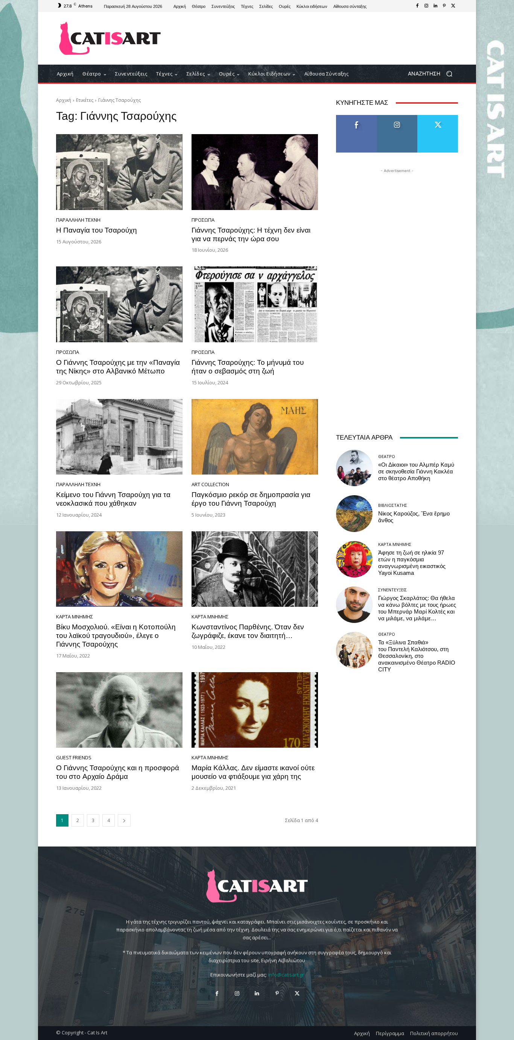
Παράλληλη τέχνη (78, 220)
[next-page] (124, 820)
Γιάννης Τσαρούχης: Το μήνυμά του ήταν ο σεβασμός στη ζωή (248, 366)
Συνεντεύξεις (392, 590)
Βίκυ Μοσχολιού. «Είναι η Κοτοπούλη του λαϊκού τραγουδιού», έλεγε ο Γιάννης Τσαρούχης (116, 635)
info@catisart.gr (286, 974)
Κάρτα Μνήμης (74, 616)
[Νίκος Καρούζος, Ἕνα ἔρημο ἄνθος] (354, 513)
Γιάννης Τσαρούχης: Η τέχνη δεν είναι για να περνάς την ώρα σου (251, 234)
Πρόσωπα (203, 220)
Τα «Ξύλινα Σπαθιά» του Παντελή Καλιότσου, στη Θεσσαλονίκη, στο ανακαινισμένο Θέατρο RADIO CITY (416, 656)
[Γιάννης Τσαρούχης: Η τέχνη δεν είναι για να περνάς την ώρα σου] (255, 172)
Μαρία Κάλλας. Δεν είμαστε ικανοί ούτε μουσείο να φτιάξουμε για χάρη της (253, 772)
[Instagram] (426, 6)
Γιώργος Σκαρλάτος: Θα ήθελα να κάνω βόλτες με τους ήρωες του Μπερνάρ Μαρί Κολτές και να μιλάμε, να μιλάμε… (417, 608)
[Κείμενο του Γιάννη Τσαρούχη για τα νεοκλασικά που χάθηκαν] (119, 437)
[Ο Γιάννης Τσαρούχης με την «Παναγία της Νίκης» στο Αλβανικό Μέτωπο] (119, 304)
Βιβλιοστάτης (392, 505)
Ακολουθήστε (397, 118)
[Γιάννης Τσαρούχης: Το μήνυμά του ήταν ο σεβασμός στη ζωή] (255, 304)
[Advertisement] (319, 38)
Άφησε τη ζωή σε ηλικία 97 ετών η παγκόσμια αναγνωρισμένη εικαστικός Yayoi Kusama (412, 562)
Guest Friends (73, 757)
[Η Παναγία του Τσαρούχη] (119, 172)
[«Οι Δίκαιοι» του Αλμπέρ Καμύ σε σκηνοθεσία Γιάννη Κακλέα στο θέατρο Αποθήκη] (354, 468)
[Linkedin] (435, 6)
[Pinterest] (444, 6)
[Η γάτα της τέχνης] (110, 38)
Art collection (210, 484)
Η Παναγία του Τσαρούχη (96, 230)
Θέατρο (386, 456)
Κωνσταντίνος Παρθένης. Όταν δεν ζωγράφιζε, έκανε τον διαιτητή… (248, 631)
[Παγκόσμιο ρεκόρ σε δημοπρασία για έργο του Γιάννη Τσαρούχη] (255, 437)
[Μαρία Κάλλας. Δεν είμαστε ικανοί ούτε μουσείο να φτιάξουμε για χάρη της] (255, 710)
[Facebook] (417, 6)
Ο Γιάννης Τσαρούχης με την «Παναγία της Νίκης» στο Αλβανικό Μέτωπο (118, 366)
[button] (433, 74)
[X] (453, 6)
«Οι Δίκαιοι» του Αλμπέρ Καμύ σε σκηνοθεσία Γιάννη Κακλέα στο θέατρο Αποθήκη (416, 471)
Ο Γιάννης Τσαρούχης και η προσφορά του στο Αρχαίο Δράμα (117, 772)
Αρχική (63, 100)
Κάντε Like (356, 118)
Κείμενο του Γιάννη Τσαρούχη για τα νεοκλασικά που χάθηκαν (113, 499)
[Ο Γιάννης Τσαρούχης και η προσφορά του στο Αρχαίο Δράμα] (119, 710)
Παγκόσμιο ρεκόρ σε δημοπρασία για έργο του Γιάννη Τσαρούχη (251, 499)
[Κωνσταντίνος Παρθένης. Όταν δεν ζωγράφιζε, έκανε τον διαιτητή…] (255, 569)
